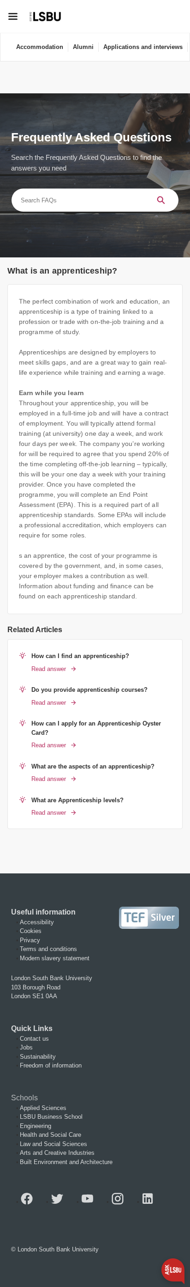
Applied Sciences (43, 1107)
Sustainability (38, 1056)
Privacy (30, 940)
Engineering (35, 1125)
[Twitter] (60, 1201)
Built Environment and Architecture (66, 1162)
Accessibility (37, 922)
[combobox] (77, 200)
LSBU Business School (51, 1116)
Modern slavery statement (54, 958)
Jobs (26, 1047)
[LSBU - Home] (45, 16)
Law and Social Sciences (53, 1144)
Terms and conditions (48, 948)
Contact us (34, 1038)
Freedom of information (51, 1065)
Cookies (31, 930)
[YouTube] (90, 1201)
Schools (24, 1098)
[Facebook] (30, 1201)
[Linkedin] (151, 1201)
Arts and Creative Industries (57, 1152)
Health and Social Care (50, 1134)
